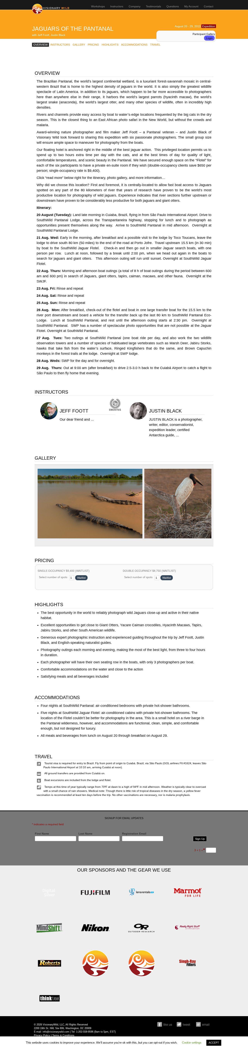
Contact (208, 6)
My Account (191, 6)
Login (209, 38)
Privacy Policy (42, 1035)
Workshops (98, 6)
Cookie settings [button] (192, 1042)
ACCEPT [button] (214, 1042)
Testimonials (153, 6)
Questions (172, 6)
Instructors (116, 6)
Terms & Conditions (63, 1035)
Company (134, 6)
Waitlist (81, 577)
